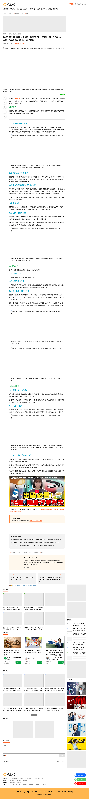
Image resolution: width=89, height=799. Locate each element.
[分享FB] (4, 98)
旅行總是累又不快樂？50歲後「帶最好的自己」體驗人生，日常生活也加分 (54, 709)
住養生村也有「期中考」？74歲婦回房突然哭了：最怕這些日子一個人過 (79, 648)
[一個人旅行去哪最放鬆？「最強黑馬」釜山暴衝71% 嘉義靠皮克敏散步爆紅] (12, 699)
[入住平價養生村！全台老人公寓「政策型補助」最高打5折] (69, 653)
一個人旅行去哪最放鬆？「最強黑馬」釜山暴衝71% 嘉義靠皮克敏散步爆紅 (12, 709)
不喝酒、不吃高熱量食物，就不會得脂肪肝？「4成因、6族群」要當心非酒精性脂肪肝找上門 (33, 628)
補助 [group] (23, 14)
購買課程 (71, 4)
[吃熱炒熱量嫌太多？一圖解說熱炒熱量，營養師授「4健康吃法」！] (34, 599)
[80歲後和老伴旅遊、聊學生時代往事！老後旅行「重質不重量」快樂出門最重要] (55, 680)
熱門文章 (69, 619)
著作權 (42, 792)
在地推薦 (19, 9)
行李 (30, 552)
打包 (42, 552)
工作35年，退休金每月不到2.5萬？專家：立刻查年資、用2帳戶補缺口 (79, 643)
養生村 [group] (5, 14)
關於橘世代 (12, 780)
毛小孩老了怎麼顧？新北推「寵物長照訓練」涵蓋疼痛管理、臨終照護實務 (79, 634)
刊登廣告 (19, 792)
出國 (19, 552)
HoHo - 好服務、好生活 (19, 43)
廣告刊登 (19, 780)
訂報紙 (58, 792)
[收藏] (4, 111)
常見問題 (31, 785)
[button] (85, 4)
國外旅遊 (36, 552)
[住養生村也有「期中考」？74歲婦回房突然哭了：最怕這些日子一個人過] (69, 649)
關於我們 (64, 792)
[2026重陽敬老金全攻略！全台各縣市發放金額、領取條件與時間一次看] (69, 625)
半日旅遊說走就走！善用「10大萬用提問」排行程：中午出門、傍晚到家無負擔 (33, 690)
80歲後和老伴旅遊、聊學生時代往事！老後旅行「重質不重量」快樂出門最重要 (55, 690)
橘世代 (4, 34)
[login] (82, 4)
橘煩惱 (38, 9)
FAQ (24, 792)
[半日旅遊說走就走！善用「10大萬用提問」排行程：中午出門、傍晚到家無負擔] (34, 680)
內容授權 (25, 780)
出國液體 (25, 552)
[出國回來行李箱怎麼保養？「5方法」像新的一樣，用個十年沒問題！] (12, 599)
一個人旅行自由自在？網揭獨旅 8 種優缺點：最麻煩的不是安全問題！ (33, 709)
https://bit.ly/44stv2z (36, 520)
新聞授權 (31, 792)
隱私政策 (45, 785)
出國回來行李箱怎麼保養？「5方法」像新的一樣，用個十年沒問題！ (12, 608)
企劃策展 (55, 9)
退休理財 (6, 9)
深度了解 (18, 662)
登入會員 (18, 785)
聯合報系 (53, 792)
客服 (27, 792)
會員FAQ (19, 782)
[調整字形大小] (4, 116)
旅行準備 (13, 552)
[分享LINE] (4, 102)
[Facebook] (28, 567)
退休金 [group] (10, 14)
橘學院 (43, 9)
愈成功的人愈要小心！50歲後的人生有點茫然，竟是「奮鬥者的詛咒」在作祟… (12, 628)
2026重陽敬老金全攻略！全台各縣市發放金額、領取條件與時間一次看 (79, 624)
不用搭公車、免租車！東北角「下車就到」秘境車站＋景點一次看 (79, 629)
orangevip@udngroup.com (16, 778)
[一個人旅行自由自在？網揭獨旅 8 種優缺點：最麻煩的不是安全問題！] (34, 699)
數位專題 (49, 9)
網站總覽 (70, 792)
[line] (78, 4)
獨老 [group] (27, 14)
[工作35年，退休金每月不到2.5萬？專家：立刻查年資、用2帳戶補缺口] (69, 644)
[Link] (25, 567)
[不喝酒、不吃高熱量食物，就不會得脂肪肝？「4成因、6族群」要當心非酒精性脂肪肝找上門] (34, 618)
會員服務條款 (38, 785)
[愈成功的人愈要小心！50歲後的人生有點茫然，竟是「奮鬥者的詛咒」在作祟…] (12, 618)
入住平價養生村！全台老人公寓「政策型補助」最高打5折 (79, 653)
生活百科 (25, 9)
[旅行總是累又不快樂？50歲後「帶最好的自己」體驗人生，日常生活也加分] (55, 699)
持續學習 (12, 9)
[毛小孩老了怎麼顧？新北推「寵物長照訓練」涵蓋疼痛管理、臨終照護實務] (69, 634)
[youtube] (80, 4)
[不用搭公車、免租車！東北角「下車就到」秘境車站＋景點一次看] (69, 630)
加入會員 (12, 785)
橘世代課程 (12, 782)
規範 (4, 755)
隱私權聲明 (47, 792)
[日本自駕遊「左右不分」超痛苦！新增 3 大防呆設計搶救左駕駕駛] (12, 680)
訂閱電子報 (24, 785)
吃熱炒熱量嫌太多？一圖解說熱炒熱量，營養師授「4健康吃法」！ (33, 608)
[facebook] (75, 4)
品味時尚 (32, 9)
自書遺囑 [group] (17, 14)
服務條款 (37, 792)
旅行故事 (18, 34)
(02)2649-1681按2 (29, 778)
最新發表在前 (60, 761)
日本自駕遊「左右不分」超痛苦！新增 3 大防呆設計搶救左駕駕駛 (12, 690)
